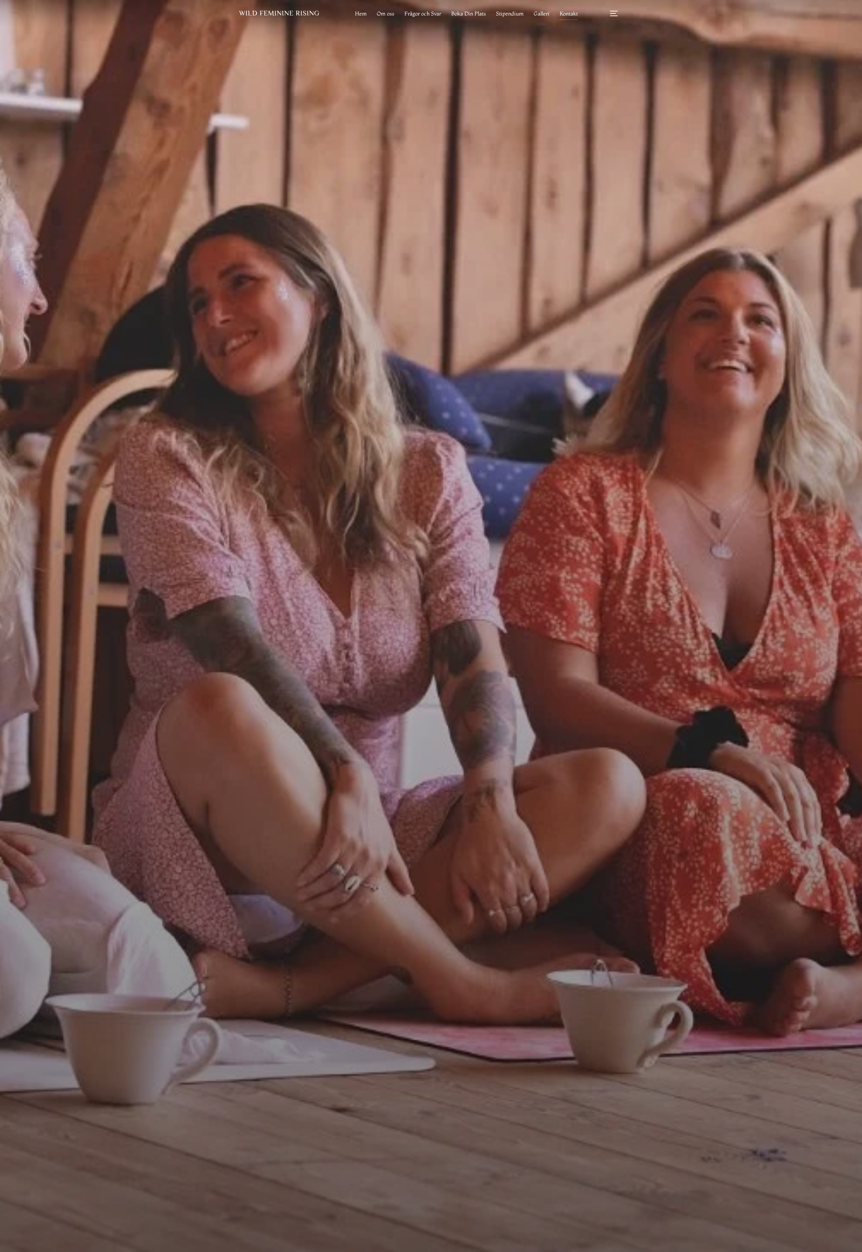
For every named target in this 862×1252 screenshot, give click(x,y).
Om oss (385, 13)
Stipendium (510, 13)
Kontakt (569, 13)
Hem (361, 13)
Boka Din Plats (468, 13)
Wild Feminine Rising (279, 13)
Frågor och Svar (422, 13)
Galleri (542, 13)
